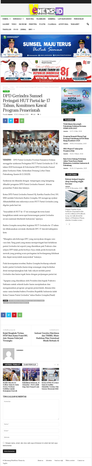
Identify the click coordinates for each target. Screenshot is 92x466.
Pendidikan (78, 19)
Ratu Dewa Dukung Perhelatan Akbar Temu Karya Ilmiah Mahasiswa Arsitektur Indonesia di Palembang (76, 162)
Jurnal (23, 29)
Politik (42, 24)
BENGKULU (17, 19)
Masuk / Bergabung (7, 2)
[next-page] (58, 364)
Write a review (70, 460)
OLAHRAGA (52, 24)
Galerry (6, 24)
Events (17, 2)
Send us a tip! (59, 460)
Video (14, 24)
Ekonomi (22, 24)
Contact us (80, 460)
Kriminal (51, 19)
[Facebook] (76, 1)
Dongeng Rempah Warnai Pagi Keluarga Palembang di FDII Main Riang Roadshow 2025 (76, 138)
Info (30, 29)
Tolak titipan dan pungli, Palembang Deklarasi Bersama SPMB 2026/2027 (74, 126)
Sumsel (6, 19)
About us (40, 460)
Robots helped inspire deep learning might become (75, 181)
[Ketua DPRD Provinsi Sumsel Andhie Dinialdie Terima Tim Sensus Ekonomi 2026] (50, 374)
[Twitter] (84, 1)
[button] (87, 24)
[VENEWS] (46, 9)
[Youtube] (88, 1)
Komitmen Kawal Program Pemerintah (16, 303)
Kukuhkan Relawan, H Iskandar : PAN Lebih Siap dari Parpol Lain (30, 385)
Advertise (30, 2)
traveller (7, 29)
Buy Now (37, 2)
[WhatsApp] (21, 120)
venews (10, 114)
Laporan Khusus (65, 19)
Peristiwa (33, 24)
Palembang (41, 19)
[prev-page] (55, 364)
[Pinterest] (16, 120)
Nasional (30, 19)
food (16, 29)
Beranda (5, 87)
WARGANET (75, 24)
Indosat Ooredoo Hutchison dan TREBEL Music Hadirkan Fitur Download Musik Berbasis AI (46, 337)
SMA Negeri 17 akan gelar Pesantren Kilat (73, 150)
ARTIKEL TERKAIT (12, 364)
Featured (68, 206)
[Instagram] (80, 1)
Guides (23, 2)
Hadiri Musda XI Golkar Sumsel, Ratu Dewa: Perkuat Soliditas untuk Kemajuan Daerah (11, 387)
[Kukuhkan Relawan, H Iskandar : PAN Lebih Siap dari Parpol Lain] (31, 374)
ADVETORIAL (63, 24)
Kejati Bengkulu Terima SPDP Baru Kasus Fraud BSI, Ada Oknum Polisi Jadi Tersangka (15, 337)
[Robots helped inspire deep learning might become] (76, 198)
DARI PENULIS (30, 364)
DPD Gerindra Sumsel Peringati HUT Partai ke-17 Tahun (27, 300)
